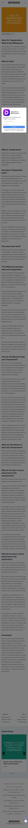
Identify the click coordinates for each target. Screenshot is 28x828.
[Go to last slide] (4, 753)
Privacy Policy (18, 787)
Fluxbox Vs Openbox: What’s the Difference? (21, 718)
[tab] (11, 773)
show (12, 34)
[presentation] (14, 746)
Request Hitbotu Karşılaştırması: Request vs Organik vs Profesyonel (14, 812)
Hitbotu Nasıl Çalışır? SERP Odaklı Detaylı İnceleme (14, 796)
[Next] (24, 753)
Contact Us (14, 783)
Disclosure (21, 783)
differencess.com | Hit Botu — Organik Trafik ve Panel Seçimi (14, 791)
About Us (6, 783)
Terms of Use (9, 787)
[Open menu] (25, 3)
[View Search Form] (3, 2)
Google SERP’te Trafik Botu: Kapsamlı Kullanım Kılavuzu (14, 807)
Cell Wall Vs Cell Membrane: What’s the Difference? (7, 718)
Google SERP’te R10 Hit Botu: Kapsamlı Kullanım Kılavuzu (14, 802)
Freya (5, 766)
